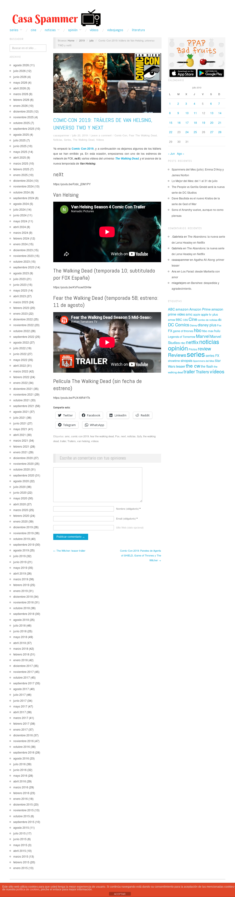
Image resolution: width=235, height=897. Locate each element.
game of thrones (183, 331)
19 (203, 122)
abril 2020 (19, 504)
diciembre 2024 (23, 180)
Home (71, 40)
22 (170, 132)
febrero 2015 (21, 862)
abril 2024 (19, 227)
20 (211, 122)
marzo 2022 (20, 371)
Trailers (71, 441)
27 (211, 132)
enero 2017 (20, 729)
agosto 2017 (21, 689)
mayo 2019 (20, 568)
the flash (207, 366)
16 (179, 122)
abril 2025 (19, 157)
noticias (131, 436)
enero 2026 (20, 105)
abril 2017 (19, 712)
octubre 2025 (21, 123)
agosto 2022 (21, 342)
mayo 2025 (20, 152)
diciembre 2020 (23, 458)
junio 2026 (20, 77)
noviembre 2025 (23, 117)
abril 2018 (19, 643)
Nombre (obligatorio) (128, 508)
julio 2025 (19, 140)
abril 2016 (19, 781)
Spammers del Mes (203, 361)
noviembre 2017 (23, 672)
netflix (192, 341)
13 (211, 113)
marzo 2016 (20, 787)
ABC (171, 309)
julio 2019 (19, 556)
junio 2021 (20, 423)
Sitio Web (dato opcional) (130, 527)
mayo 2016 (20, 775)
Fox (117, 436)
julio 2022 (19, 348)
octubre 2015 (21, 816)
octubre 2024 (21, 192)
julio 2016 (19, 764)
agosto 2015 (21, 827)
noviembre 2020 (23, 463)
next (123, 436)
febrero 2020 (21, 515)
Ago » (180, 153)
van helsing (83, 441)
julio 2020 (19, 487)
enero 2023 (20, 313)
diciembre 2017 (23, 666)
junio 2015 (20, 839)
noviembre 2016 (23, 741)
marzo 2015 (20, 856)
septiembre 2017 (23, 683)
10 (187, 113)
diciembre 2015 (23, 804)
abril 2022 (19, 365)
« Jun (171, 153)
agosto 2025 (21, 134)
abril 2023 (19, 296)
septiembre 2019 (23, 544)
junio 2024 (20, 215)
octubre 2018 (21, 608)
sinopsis (186, 360)
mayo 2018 (20, 637)
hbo (197, 330)
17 (187, 122)
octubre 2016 (21, 746)
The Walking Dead (83, 139)
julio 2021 (19, 417)
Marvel (203, 336)
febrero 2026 (21, 100)
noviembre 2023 (23, 256)
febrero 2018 (21, 654)
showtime (174, 361)
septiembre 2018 (23, 614)
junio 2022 (20, 354)
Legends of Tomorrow (181, 337)
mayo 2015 (20, 845)
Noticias (50, 30)
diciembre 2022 (23, 319)
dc (219, 319)
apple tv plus (209, 314)
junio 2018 (20, 631)
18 (195, 122)
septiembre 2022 (23, 336)
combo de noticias (207, 320)
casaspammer (61, 135)
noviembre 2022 (23, 325)
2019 (82, 40)
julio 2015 (19, 833)
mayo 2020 (20, 498)
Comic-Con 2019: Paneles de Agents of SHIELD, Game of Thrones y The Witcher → (140, 555)
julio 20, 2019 (80, 135)
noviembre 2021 (23, 394)
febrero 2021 (21, 446)
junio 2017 (20, 700)
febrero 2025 (21, 169)
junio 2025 (20, 146)
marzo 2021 (20, 440)
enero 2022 (20, 383)
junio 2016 (20, 770)
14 (219, 113)
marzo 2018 (20, 648)
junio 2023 (20, 284)
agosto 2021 (21, 411)
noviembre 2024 (23, 186)
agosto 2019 (21, 550)
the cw (193, 365)
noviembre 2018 (23, 602)
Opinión (73, 30)
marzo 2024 (20, 232)
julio (92, 40)
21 (219, 122)
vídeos (95, 441)
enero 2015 (20, 868)
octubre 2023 (21, 261)
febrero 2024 (21, 238)
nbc (183, 343)
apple (196, 314)
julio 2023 (19, 279)
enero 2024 (20, 244)
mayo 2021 (20, 429)
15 (170, 122)
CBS (185, 320)
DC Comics (178, 324)
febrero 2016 (21, 793)
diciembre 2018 (23, 596)
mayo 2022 (20, 360)
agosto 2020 (21, 481)
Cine (33, 30)
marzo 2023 (20, 302)
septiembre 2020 (23, 475)
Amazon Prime (200, 309)
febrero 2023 (21, 308)
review (204, 348)
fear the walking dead (102, 436)
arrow (171, 320)
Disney (193, 325)
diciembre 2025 (23, 111)
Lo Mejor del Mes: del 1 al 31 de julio (195, 181)
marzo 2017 (20, 718)
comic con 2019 (80, 436)
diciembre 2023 (23, 250)
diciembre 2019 (23, 527)
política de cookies (27, 889)
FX (170, 330)
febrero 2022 (21, 377)
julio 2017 (19, 694)
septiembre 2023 (23, 267)
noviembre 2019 (23, 533)
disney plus (207, 324)
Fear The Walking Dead (143, 135)
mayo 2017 (20, 706)
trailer (63, 441)
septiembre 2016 (23, 752)
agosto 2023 (21, 273)
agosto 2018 (21, 620)
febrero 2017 (21, 723)
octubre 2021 (21, 400)
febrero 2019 (21, 585)
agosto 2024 (21, 204)
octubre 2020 (21, 469)
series (196, 354)
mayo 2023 (20, 290)
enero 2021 (20, 452)
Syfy (139, 436)
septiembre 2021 (23, 406)
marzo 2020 (20, 510)
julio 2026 (19, 71)
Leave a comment (101, 135)
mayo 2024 (20, 221)
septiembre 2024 (23, 198)
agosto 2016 (21, 758)
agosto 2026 (21, 65)
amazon (182, 308)
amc (67, 436)
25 (195, 132)
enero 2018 (20, 660)
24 (187, 132)
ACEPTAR (120, 894)
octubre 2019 (21, 539)
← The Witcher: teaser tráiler (69, 550)
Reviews (177, 354)
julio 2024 (19, 209)
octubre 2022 (21, 331)
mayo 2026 (20, 82)
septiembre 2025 (23, 128)
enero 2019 (20, 591)
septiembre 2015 (23, 822)
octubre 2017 (21, 677)
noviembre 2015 (23, 810)
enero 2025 (20, 175)
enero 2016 (20, 799)
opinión (178, 347)
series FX (212, 355)
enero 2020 (20, 521)
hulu (217, 330)
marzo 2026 (20, 94)
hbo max (207, 331)
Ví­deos (94, 30)
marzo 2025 (20, 163)
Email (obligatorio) (126, 518)
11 (195, 113)
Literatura (138, 30)
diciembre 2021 (23, 389)
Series (14, 30)
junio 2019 (20, 562)
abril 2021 (19, 435)
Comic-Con (121, 135)
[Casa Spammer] (55, 17)
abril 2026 (19, 88)
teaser (180, 366)
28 (219, 132)
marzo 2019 (20, 579)
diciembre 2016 (23, 735)
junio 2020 (20, 492)
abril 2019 (19, 573)
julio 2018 (19, 625)
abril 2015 (19, 851)
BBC (179, 319)
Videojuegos (115, 30)
